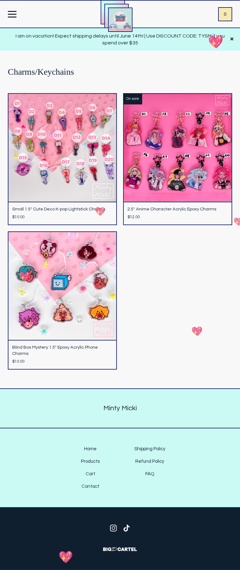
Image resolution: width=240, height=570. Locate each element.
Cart (90, 474)
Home (90, 448)
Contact (90, 486)
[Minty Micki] (120, 20)
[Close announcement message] (232, 39)
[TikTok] (126, 528)
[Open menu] (12, 14)
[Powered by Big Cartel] (120, 546)
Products (90, 461)
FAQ (149, 474)
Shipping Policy (149, 448)
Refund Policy (149, 461)
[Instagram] (113, 528)
